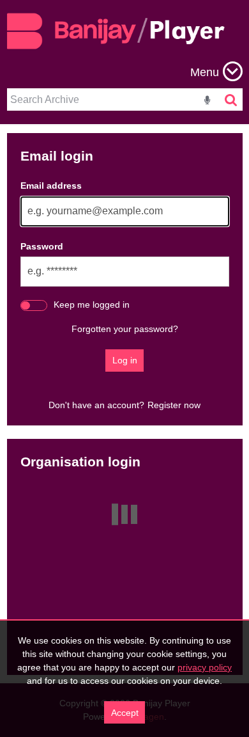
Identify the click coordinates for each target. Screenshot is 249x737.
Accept (125, 713)
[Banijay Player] (121, 41)
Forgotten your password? (125, 329)
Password (41, 246)
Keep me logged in (92, 304)
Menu (204, 72)
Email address (51, 185)
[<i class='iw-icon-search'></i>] (232, 99)
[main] (125, 404)
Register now (173, 405)
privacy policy (204, 667)
